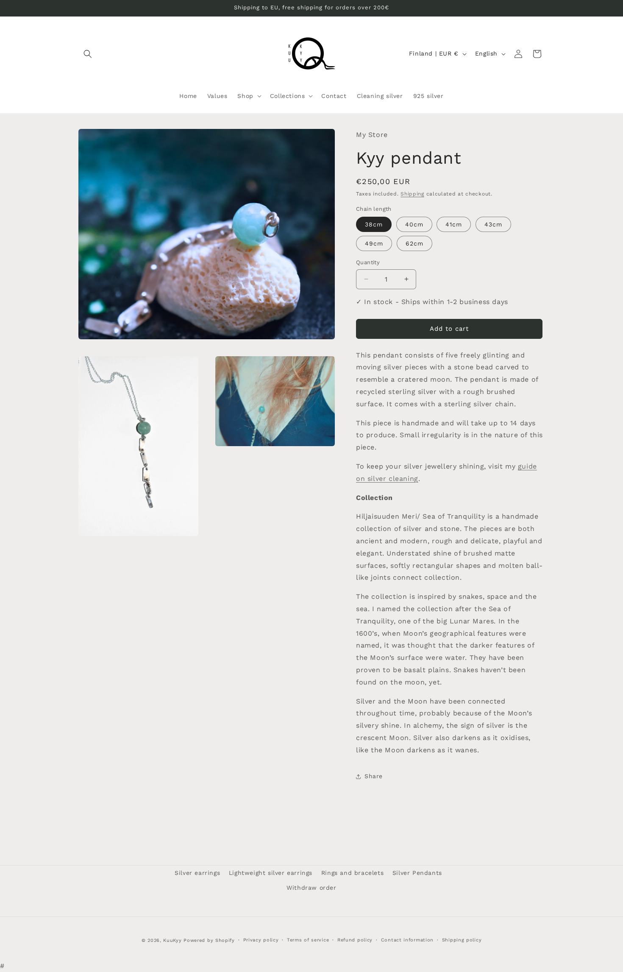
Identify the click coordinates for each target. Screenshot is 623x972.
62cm (414, 243)
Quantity (368, 262)
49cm (374, 243)
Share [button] (373, 776)
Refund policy (355, 940)
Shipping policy (462, 940)
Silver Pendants (417, 872)
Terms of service (308, 940)
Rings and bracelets (352, 872)
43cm (493, 224)
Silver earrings (197, 872)
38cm (374, 224)
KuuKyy (172, 940)
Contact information (407, 940)
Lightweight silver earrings (270, 872)
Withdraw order (311, 887)
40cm (414, 224)
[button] (87, 54)
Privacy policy (261, 940)
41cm (453, 224)
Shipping (412, 194)
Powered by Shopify (209, 940)
